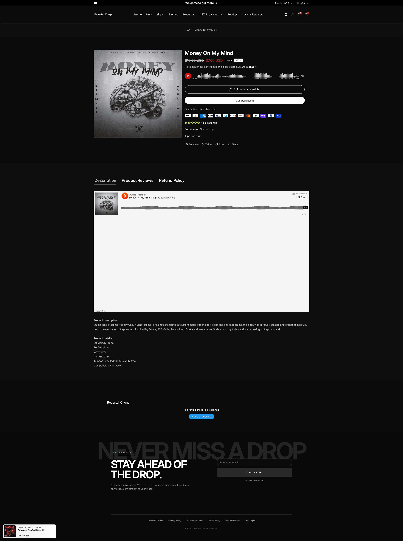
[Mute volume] (302, 76)
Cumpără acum (245, 100)
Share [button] (235, 144)
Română (301, 3)
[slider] (246, 76)
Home (138, 14)
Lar (188, 29)
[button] (193, 122)
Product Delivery (232, 520)
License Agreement (194, 520)
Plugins (173, 14)
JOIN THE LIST (254, 472)
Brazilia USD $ (282, 3)
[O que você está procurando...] (286, 14)
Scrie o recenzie (201, 416)
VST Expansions (210, 14)
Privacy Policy (174, 520)
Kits (158, 14)
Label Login (250, 520)
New (149, 14)
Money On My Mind (205, 29)
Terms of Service (155, 520)
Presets (187, 14)
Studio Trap (207, 129)
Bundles (232, 14)
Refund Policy (214, 520)
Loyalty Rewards (252, 14)
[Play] (188, 76)
